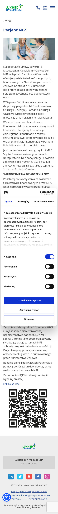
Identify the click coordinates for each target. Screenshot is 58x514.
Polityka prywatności (21, 491)
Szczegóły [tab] (23, 201)
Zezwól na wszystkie (29, 300)
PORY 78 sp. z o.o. (19, 499)
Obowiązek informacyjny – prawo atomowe (29, 495)
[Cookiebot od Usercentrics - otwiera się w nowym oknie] (41, 193)
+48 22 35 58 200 (29, 464)
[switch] (49, 266)
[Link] (13, 7)
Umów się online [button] (45, 8)
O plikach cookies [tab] (44, 201)
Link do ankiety (11, 383)
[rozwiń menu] (52, 7)
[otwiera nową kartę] (11, 476)
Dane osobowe (39, 491)
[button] (38, 8)
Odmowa (29, 319)
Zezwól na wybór (29, 309)
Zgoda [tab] (8, 201)
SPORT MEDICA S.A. (38, 499)
